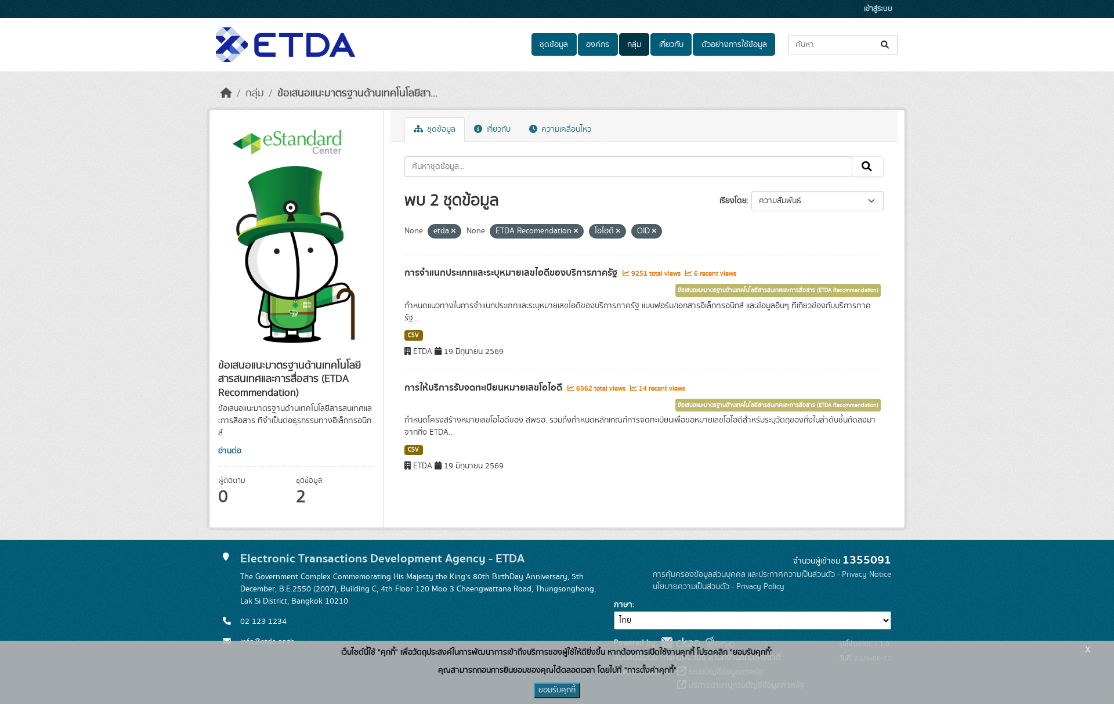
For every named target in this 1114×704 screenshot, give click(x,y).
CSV (413, 335)
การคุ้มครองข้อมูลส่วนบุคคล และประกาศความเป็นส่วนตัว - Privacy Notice (772, 574)
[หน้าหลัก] (226, 93)
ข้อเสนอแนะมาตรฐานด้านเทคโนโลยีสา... (357, 93)
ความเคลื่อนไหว (565, 129)
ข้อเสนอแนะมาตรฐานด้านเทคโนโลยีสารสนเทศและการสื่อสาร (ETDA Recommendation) (778, 290)
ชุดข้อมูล (554, 44)
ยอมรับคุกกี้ (557, 690)
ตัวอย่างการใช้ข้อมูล (734, 44)
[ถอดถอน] (453, 231)
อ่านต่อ (229, 451)
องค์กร (597, 44)
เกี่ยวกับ (671, 44)
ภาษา (623, 605)
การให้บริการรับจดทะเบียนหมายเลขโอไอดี (484, 387)
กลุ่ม (634, 44)
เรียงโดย (733, 201)
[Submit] (885, 45)
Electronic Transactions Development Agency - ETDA (382, 558)
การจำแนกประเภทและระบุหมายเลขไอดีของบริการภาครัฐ (512, 272)
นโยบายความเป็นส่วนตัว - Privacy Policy (718, 587)
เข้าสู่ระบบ (878, 9)
